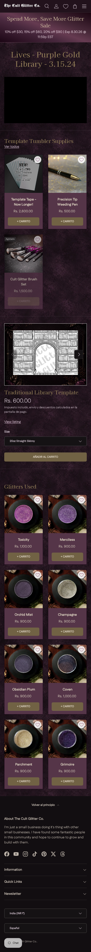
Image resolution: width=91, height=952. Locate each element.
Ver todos (11, 146)
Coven (67, 689)
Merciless (67, 539)
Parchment (23, 764)
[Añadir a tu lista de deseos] (38, 160)
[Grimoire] (67, 739)
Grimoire (67, 764)
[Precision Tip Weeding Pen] (67, 174)
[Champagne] (67, 589)
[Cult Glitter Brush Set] (23, 253)
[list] (45, 354)
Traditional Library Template (41, 392)
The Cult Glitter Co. (25, 941)
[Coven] (67, 664)
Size (7, 432)
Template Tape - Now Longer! (23, 202)
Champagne (67, 614)
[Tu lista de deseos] (65, 6)
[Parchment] (23, 739)
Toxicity (23, 539)
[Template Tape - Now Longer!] (23, 174)
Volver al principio (43, 805)
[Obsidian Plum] (23, 664)
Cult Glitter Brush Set (23, 282)
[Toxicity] (23, 514)
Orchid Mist (24, 614)
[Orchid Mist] (23, 589)
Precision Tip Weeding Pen (67, 202)
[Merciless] (67, 514)
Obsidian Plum (23, 689)
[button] (75, 6)
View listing (12, 421)
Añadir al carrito (45, 457)
